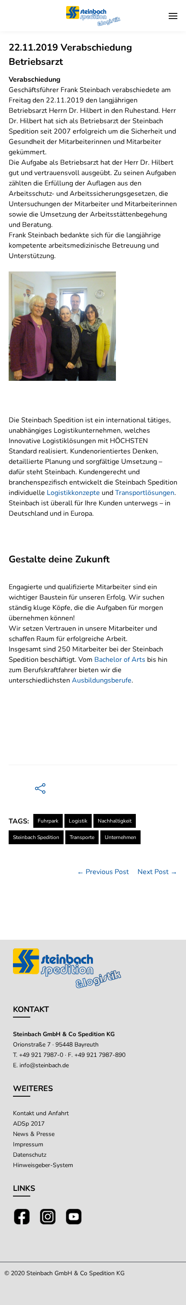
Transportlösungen (144, 493)
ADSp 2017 (29, 1124)
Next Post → (157, 872)
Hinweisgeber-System (43, 1165)
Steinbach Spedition (36, 837)
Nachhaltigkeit (114, 820)
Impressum (28, 1144)
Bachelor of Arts (119, 659)
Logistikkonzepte (73, 493)
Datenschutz (29, 1155)
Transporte (82, 837)
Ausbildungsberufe (101, 680)
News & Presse (34, 1134)
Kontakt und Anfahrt (41, 1113)
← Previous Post (103, 872)
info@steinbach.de (44, 1065)
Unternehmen (120, 837)
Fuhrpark (48, 820)
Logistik (78, 820)
